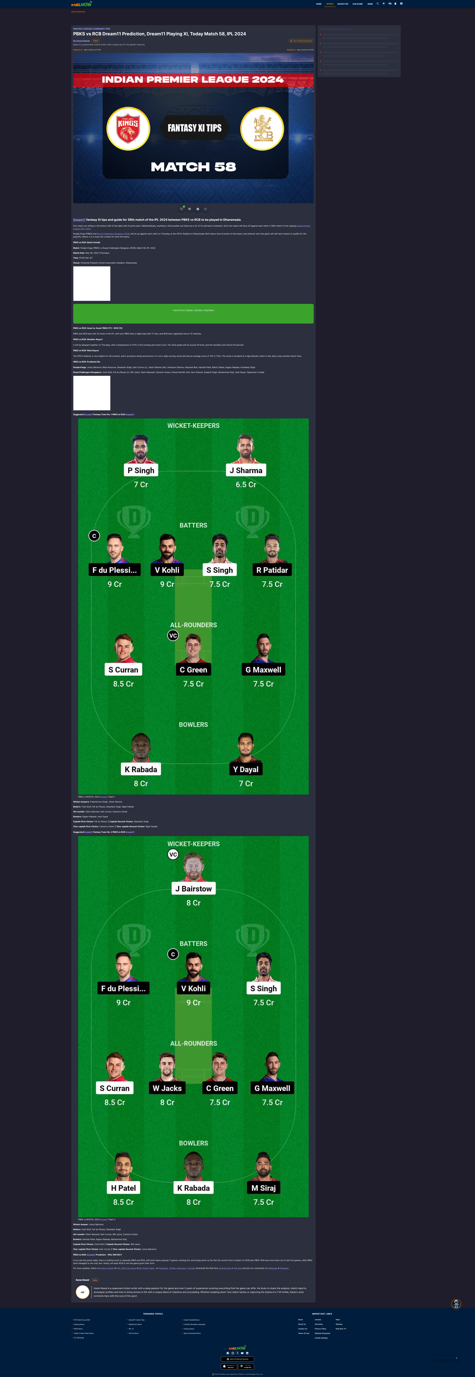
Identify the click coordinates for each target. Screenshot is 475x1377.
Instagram (181, 1268)
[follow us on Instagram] (232, 1353)
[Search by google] (378, 4)
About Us (302, 1324)
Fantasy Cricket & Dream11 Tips (91, 28)
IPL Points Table (146, 1268)
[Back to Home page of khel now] (81, 4)
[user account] (401, 4)
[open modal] (456, 1303)
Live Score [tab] (357, 4)
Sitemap (339, 1324)
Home (300, 1320)
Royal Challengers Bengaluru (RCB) (113, 233)
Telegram (284, 1268)
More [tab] (370, 4)
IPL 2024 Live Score (127, 1268)
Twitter (172, 1268)
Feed (338, 1320)
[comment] (189, 209)
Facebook (163, 1268)
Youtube (191, 1268)
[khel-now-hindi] (390, 4)
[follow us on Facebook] (227, 1353)
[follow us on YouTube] (242, 1353)
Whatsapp (272, 1268)
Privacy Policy (320, 1329)
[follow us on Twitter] (237, 1353)
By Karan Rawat (81, 40)
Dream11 (79, 219)
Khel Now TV (341, 1329)
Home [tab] (318, 4)
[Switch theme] (383, 4)
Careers (318, 1320)
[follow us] (197, 209)
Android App (225, 1268)
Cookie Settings (321, 1338)
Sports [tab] (329, 4)
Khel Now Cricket (105, 1268)
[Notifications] (395, 4)
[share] (205, 209)
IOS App (238, 1268)
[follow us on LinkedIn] (247, 1353)
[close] (456, 1358)
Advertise (319, 1324)
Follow (96, 41)
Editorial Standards (322, 1333)
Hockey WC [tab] (342, 4)
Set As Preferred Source (303, 41)
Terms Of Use (303, 1333)
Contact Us (302, 1329)
